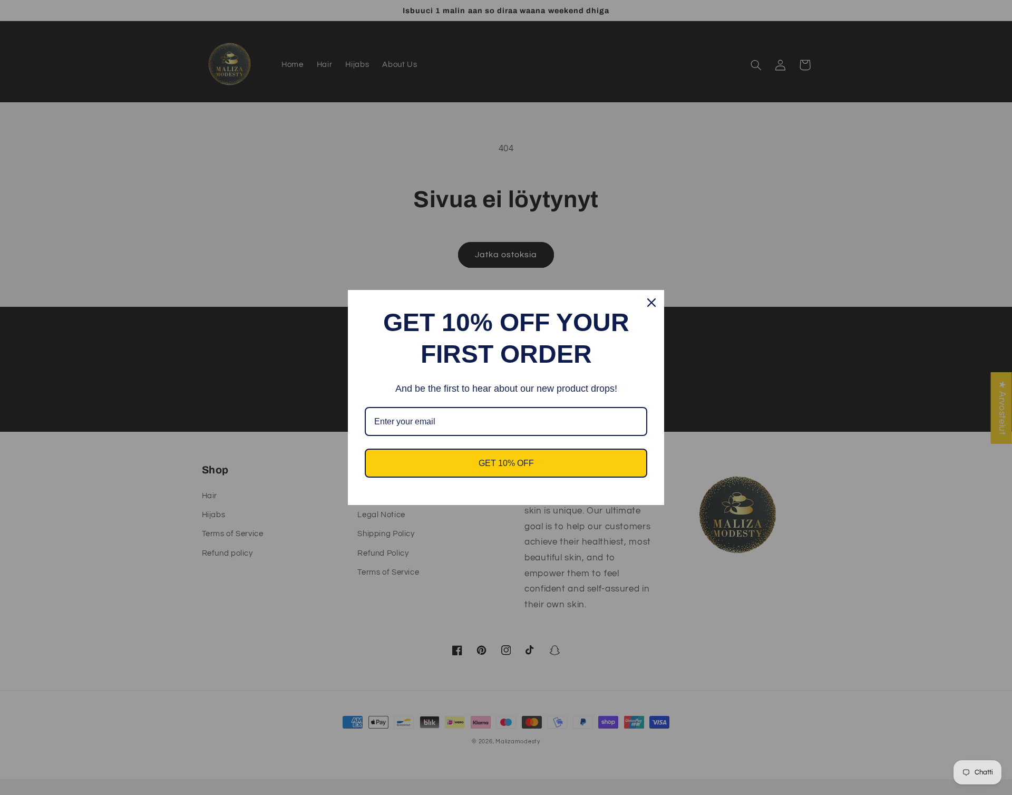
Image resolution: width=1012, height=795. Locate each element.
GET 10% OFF (506, 463)
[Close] (651, 302)
